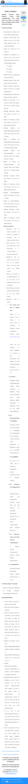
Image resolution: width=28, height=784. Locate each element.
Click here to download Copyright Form (10, 754)
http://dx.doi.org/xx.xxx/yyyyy (15, 336)
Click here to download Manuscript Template (10, 751)
